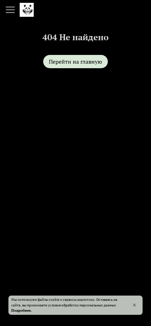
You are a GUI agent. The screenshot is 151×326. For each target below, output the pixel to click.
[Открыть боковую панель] (9, 9)
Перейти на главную (75, 61)
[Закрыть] (134, 305)
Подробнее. (21, 310)
